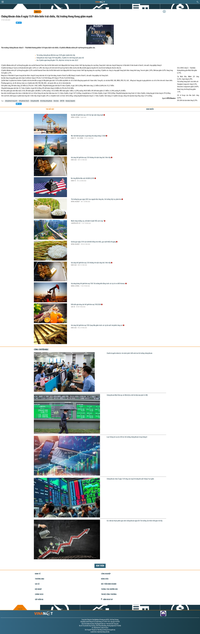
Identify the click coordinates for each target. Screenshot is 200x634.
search (197, 2)
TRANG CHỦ (20, 8)
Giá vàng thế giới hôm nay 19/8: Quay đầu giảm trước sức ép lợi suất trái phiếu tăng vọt (97, 325)
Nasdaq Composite (70, 101)
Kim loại (74, 160)
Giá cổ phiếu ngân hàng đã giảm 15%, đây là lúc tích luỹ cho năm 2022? (57, 60)
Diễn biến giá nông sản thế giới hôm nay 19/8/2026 (86, 305)
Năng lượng (75, 117)
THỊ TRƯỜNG (100, 8)
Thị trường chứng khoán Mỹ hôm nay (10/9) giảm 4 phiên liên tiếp (55, 55)
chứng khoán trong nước (11, 101)
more (104, 115)
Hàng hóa (104, 579)
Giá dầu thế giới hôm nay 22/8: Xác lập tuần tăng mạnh (87, 115)
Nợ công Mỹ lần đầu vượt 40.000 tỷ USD (83, 178)
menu (3, 2)
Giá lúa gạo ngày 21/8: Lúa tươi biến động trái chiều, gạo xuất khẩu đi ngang (93, 242)
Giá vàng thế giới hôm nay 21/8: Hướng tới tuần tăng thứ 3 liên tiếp (91, 158)
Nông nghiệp (75, 202)
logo (100, 2)
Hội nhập (38, 589)
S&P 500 (62, 101)
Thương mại (39, 579)
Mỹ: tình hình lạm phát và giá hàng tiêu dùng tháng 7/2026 (88, 136)
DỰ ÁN (140, 8)
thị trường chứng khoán (46, 101)
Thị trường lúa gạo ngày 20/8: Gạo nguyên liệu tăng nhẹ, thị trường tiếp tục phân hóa (96, 199)
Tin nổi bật (50, 109)
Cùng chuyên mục (41, 350)
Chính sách (39, 594)
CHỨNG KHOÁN (180, 8)
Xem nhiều (150, 109)
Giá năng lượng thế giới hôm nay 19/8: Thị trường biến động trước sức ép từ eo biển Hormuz (98, 284)
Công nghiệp (106, 574)
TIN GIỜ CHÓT (60, 8)
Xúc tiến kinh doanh (108, 584)
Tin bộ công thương (109, 594)
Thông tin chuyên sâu (109, 589)
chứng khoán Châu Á (24, 101)
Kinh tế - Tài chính (77, 138)
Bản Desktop (108, 600)
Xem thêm (100, 566)
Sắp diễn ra (39, 600)
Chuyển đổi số (75, 223)
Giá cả (73, 307)
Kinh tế (37, 12)
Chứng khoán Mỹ (35, 101)
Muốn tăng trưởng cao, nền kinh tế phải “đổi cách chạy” (87, 221)
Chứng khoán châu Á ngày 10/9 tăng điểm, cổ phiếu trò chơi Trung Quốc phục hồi (60, 58)
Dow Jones (56, 101)
